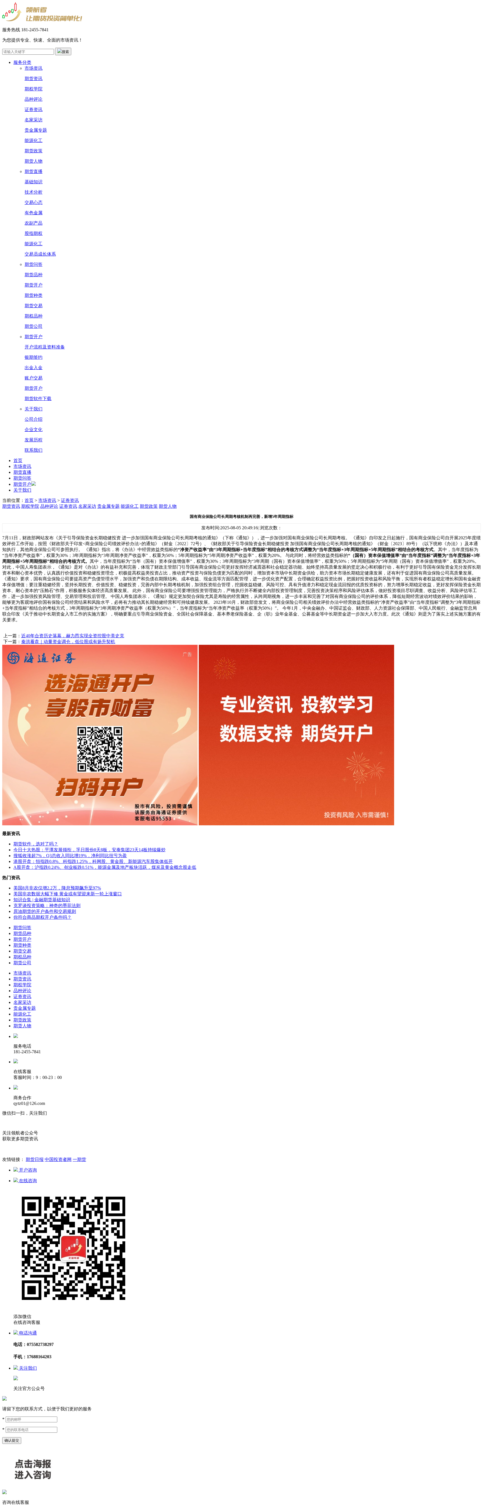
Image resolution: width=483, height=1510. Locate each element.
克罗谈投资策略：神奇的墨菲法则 (46, 905)
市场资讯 (33, 68)
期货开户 (33, 285)
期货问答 (33, 264)
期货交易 (33, 305)
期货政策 (33, 150)
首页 (17, 460)
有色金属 (33, 212)
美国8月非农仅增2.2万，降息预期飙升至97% (57, 888)
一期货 (79, 1159)
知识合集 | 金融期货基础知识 (41, 899)
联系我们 (33, 450)
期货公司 (33, 326)
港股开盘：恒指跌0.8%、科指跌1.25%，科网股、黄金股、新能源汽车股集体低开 (93, 861)
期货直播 (33, 171)
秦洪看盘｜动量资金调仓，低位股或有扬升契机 (68, 641)
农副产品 (33, 223)
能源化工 (33, 140)
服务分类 (22, 62)
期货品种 (33, 274)
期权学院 (33, 88)
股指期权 (33, 233)
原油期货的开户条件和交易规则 (44, 911)
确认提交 (11, 1440)
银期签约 (33, 357)
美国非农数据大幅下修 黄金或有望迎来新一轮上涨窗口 (67, 893)
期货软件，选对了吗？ (35, 843)
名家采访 (33, 119)
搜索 (65, 52)
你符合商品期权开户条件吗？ (42, 917)
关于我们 (33, 409)
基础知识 (33, 181)
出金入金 (33, 367)
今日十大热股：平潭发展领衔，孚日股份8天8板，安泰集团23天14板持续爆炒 (89, 849)
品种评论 (33, 99)
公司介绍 (33, 419)
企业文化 (33, 429)
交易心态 (33, 202)
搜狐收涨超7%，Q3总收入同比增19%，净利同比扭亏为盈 (70, 855)
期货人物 (33, 161)
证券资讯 (33, 109)
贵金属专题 (36, 130)
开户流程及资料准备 (45, 347)
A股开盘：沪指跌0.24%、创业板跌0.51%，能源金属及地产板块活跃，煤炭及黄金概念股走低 (104, 867)
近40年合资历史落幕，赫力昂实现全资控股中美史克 (72, 635)
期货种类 (33, 295)
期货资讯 (33, 78)
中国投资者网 (58, 1159)
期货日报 (35, 1159)
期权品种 (33, 316)
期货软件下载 (38, 398)
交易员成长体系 (40, 254)
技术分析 (33, 192)
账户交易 (33, 378)
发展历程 (33, 439)
